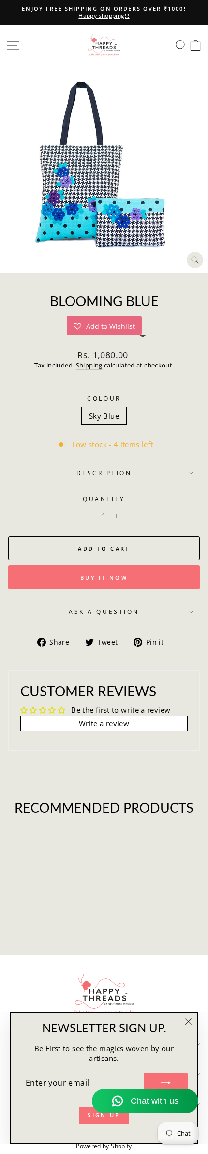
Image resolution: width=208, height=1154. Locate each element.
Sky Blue (104, 416)
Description (104, 472)
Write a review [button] (104, 723)
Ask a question (104, 611)
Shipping (89, 365)
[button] (104, 325)
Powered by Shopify (104, 1146)
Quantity (104, 498)
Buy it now (104, 577)
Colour (103, 398)
